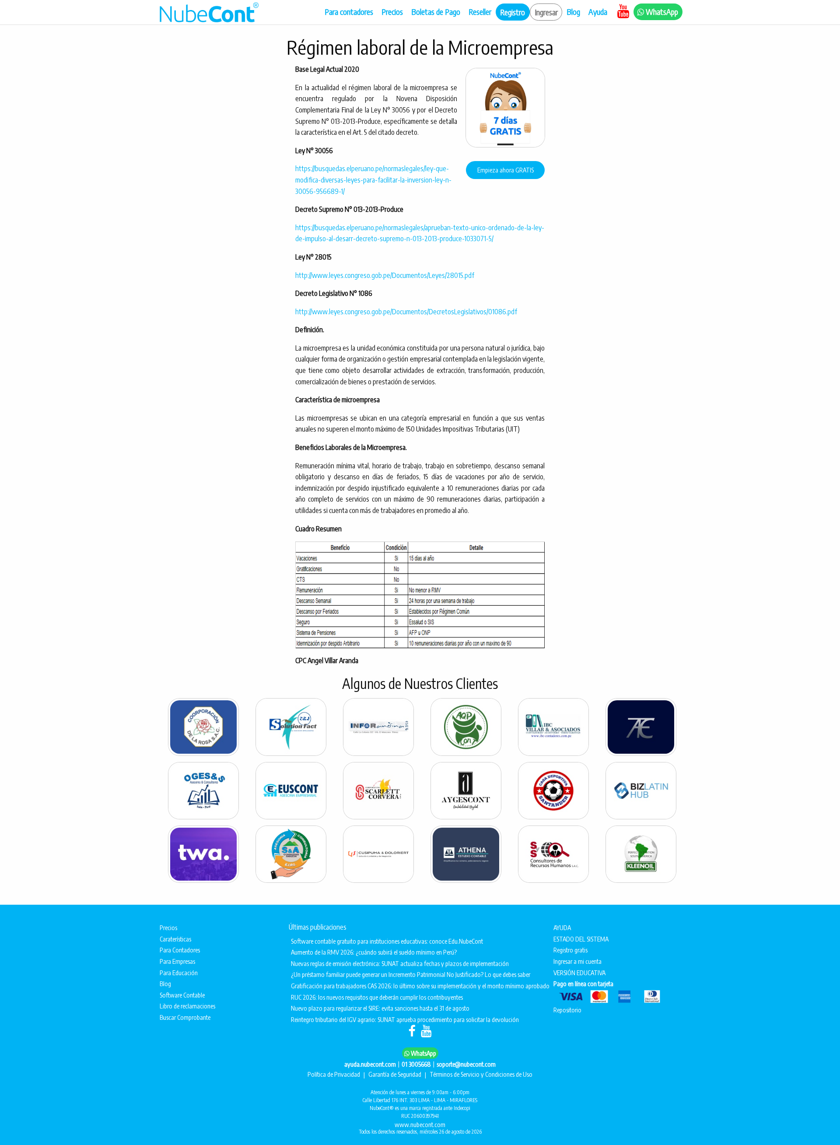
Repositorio (567, 1010)
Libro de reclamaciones (187, 1006)
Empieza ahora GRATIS (505, 170)
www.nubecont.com (420, 1124)
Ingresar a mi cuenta (577, 961)
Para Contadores (180, 950)
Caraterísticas (175, 939)
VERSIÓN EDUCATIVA (580, 972)
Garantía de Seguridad (395, 1074)
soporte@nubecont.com (466, 1064)
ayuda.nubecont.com (370, 1064)
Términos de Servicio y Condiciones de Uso (481, 1074)
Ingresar (546, 12)
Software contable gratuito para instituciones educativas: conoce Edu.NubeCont (387, 941)
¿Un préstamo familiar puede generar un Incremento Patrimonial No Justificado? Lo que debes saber (410, 974)
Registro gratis (570, 950)
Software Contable (182, 995)
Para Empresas (177, 961)
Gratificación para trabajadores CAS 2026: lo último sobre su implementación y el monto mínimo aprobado (414, 986)
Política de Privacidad (334, 1074)
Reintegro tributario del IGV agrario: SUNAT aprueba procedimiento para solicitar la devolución (405, 1019)
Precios (392, 12)
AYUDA (562, 927)
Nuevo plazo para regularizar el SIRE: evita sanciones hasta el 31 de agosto (380, 1008)
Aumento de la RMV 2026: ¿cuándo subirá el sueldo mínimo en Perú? (374, 952)
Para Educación (179, 972)
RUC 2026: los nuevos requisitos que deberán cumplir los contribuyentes (377, 997)
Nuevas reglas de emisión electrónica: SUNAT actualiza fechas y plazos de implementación (400, 963)
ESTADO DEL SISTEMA (581, 939)
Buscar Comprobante (185, 1017)
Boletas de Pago (435, 12)
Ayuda (598, 12)
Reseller (480, 12)
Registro (512, 12)
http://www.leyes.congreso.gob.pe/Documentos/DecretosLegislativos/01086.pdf (406, 311)
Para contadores (349, 12)
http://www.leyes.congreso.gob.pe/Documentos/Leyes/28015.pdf (384, 275)
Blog (573, 12)
